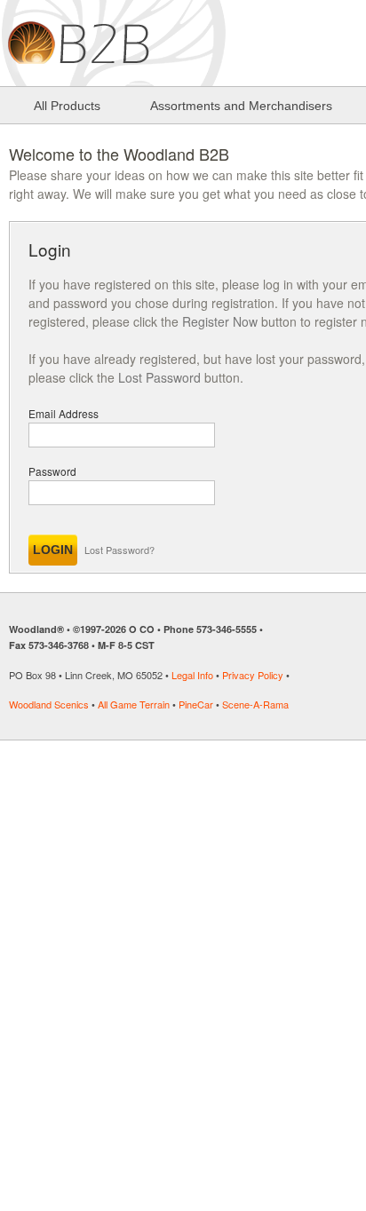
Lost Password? (119, 549)
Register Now (220, 321)
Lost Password (159, 377)
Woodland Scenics (49, 704)
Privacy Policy (252, 675)
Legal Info (192, 675)
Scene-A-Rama (255, 704)
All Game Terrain (134, 704)
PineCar (196, 704)
